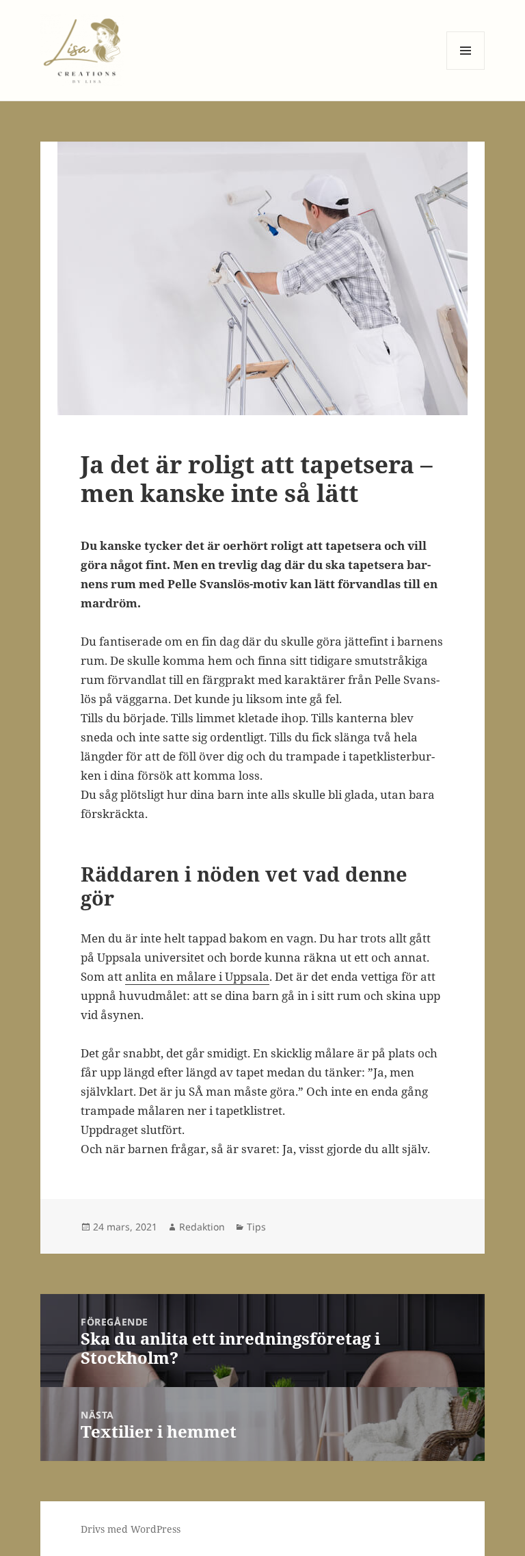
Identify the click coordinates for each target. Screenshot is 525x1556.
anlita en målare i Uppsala (197, 976)
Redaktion (202, 1226)
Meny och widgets (466, 69)
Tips (256, 1226)
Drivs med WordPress (130, 1528)
